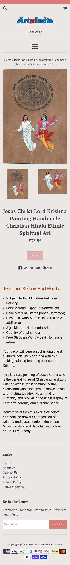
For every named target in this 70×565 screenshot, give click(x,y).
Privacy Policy (12, 477)
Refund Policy (12, 482)
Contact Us (35, 32)
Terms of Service (14, 487)
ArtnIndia (34, 544)
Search (7, 463)
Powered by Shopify (51, 544)
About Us (9, 468)
